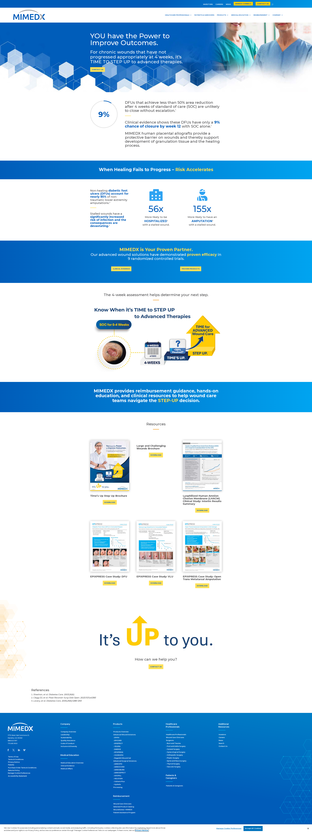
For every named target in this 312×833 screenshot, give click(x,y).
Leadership (65, 735)
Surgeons (170, 740)
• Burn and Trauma (173, 743)
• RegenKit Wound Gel (122, 758)
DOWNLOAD (109, 502)
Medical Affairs (67, 769)
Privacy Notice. (142, 830)
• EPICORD (117, 740)
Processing (117, 787)
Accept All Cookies (253, 828)
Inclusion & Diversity (69, 746)
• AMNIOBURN (118, 770)
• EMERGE (117, 749)
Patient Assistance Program (124, 812)
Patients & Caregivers (174, 786)
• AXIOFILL (117, 776)
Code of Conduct (67, 743)
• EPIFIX (116, 737)
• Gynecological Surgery (175, 752)
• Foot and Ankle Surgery (175, 746)
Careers (222, 737)
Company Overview (68, 732)
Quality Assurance (68, 740)
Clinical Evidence (67, 766)
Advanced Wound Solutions (124, 735)
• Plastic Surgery (172, 758)
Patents (11, 765)
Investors (222, 734)
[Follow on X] (13, 750)
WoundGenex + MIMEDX (122, 810)
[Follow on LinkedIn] (19, 750)
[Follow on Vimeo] (24, 750)
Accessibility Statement (17, 776)
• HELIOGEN (118, 778)
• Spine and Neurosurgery (176, 761)
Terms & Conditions (16, 759)
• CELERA (116, 746)
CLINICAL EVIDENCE (121, 269)
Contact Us (223, 746)
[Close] (308, 828)
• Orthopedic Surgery (174, 755)
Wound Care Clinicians (122, 804)
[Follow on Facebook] (8, 750)
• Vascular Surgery (173, 767)
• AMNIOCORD (119, 767)
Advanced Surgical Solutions (124, 761)
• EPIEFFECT (118, 743)
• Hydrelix (117, 784)
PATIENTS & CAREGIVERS (204, 15)
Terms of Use (13, 757)
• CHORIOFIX (118, 755)
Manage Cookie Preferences (228, 828)
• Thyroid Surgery (173, 764)
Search (221, 743)
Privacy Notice (14, 762)
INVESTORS (208, 4)
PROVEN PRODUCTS (191, 269)
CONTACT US (97, 69)
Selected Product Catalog (123, 807)
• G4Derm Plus (119, 781)
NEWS (228, 4)
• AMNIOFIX (117, 764)
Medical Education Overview (72, 763)
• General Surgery (173, 749)
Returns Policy (14, 770)
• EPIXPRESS (118, 752)
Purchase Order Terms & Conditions (22, 768)
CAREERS (219, 4)
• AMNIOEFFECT (119, 773)
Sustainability (66, 737)
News (221, 740)
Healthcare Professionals (176, 734)
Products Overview (121, 732)
